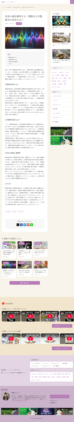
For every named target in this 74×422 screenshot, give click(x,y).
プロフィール (53, 400)
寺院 (61, 78)
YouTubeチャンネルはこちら (62, 326)
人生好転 (64, 81)
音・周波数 (8, 7)
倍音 (67, 75)
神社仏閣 (55, 109)
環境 (65, 84)
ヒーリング (55, 100)
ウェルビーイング (57, 117)
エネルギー (54, 72)
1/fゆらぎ (61, 72)
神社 (57, 78)
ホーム (3, 7)
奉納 (53, 78)
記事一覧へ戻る (24, 283)
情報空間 (54, 81)
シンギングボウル (57, 96)
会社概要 (52, 402)
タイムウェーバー (57, 104)
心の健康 (54, 84)
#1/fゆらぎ (21, 211)
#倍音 (14, 211)
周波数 (65, 78)
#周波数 (8, 211)
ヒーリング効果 (55, 75)
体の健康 (60, 84)
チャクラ (67, 72)
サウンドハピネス (56, 86)
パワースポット (56, 113)
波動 (69, 78)
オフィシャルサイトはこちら (59, 396)
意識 (59, 81)
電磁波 (62, 75)
